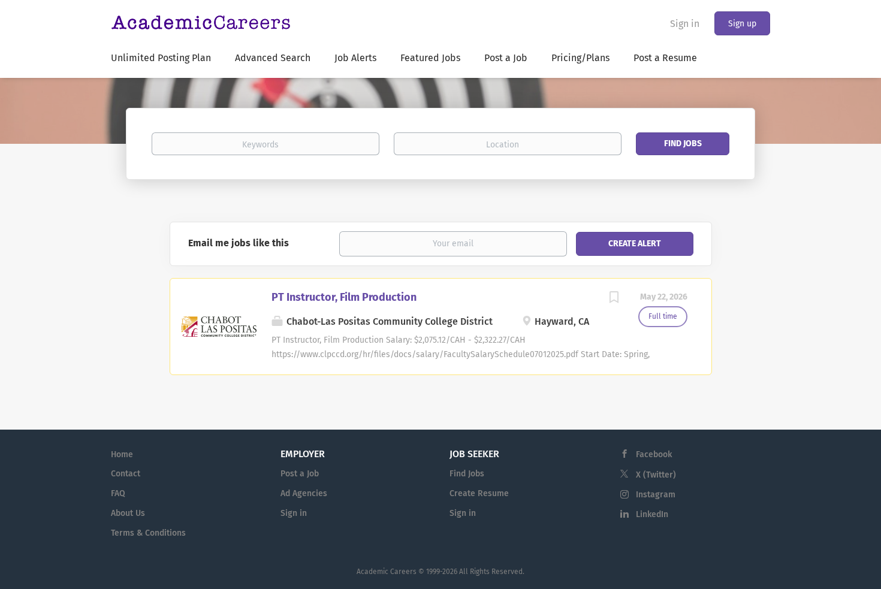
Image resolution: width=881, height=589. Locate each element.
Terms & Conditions (148, 533)
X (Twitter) (656, 475)
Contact (125, 474)
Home (122, 454)
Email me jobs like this (238, 243)
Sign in (684, 23)
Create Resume (479, 493)
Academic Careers (387, 571)
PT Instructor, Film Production (344, 297)
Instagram (655, 495)
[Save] (614, 299)
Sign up (742, 24)
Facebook (654, 454)
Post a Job (299, 474)
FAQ (118, 493)
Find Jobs (683, 143)
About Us (128, 513)
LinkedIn (652, 514)
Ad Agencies (303, 493)
